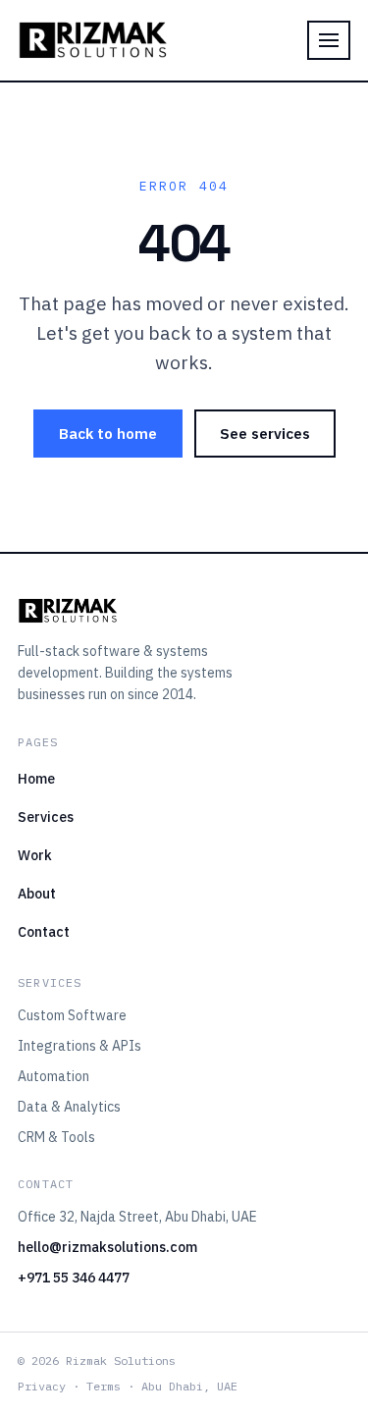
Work (35, 855)
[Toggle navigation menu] (328, 40)
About (37, 893)
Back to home (108, 433)
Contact (44, 932)
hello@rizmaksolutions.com (107, 1247)
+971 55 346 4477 (74, 1277)
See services (265, 433)
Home (36, 779)
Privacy (42, 1386)
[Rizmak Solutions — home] (93, 40)
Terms (103, 1386)
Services (46, 817)
